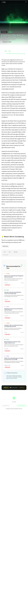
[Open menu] (26, 2)
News (10, 51)
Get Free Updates (21, 405)
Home (6, 51)
